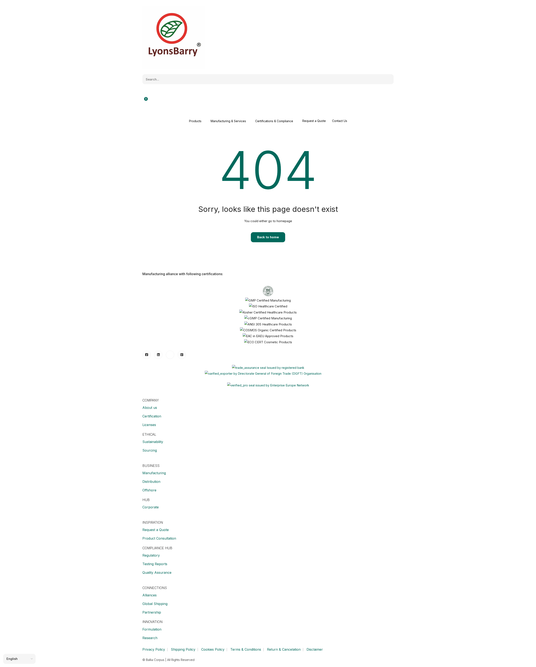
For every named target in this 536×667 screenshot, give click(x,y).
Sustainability (152, 442)
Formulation (151, 629)
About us (149, 407)
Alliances (149, 595)
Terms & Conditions (245, 649)
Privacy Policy (153, 649)
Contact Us (339, 121)
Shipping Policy (183, 649)
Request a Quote (314, 121)
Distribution (151, 481)
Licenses (149, 425)
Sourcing (149, 450)
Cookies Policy (212, 649)
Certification (151, 416)
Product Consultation (159, 538)
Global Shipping (155, 604)
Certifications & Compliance (274, 121)
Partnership (151, 612)
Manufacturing (154, 473)
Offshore (149, 490)
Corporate (150, 507)
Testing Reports (154, 564)
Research (149, 638)
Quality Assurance (156, 572)
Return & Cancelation (284, 649)
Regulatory (151, 555)
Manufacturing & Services (228, 121)
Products (195, 121)
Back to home (268, 237)
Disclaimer (315, 649)
